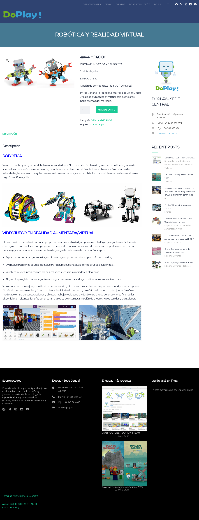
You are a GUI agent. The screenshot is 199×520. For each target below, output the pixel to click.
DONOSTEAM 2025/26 (139, 4)
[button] (7, 60)
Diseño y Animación (173, 164)
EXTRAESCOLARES (92, 4)
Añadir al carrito (106, 109)
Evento (167, 211)
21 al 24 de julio (97, 124)
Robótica (189, 164)
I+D (165, 198)
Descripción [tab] (9, 133)
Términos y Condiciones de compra (20, 495)
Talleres (168, 168)
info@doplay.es (168, 133)
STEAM (108, 4)
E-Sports (168, 225)
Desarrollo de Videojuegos (177, 161)
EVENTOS (120, 4)
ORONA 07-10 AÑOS (101, 120)
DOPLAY (158, 4)
